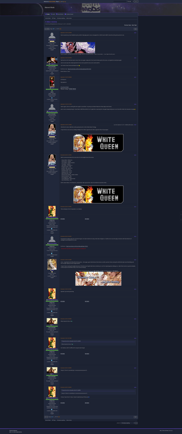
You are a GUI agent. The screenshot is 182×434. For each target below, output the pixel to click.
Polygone (52, 64)
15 (58, 28)
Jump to (118, 423)
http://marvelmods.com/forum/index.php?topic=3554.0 (77, 246)
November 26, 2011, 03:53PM (66, 318)
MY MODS (87, 218)
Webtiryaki (15, 430)
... (55, 28)
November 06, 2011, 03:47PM (66, 236)
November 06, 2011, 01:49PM (66, 206)
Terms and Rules (165, 430)
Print (135, 29)
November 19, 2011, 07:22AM (66, 259)
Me (53, 325)
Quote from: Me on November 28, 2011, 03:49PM (72, 390)
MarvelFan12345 (52, 111)
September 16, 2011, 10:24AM (66, 124)
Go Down (47, 28)
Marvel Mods (49, 7)
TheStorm (52, 40)
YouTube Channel (69, 14)
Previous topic (127, 25)
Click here (72, 89)
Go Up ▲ (171, 430)
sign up (64, 1)
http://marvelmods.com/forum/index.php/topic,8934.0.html (79, 69)
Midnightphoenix (53, 217)
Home (48, 14)
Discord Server (60, 14)
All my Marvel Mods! (65, 87)
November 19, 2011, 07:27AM (66, 289)
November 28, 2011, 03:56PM (66, 387)
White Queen (52, 135)
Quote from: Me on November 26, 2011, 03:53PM (72, 341)
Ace (53, 270)
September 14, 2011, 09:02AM (66, 77)
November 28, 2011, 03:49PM (66, 367)
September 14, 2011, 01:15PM (66, 104)
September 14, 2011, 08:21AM (66, 57)
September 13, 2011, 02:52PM (66, 32)
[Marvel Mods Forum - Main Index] (51, 97)
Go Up (46, 416)
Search (53, 14)
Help (160, 430)
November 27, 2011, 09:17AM (66, 338)
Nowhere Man (53, 243)
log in (60, 1)
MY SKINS (63, 218)
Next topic (134, 25)
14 (57, 28)
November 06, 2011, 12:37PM (66, 154)
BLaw (52, 88)
